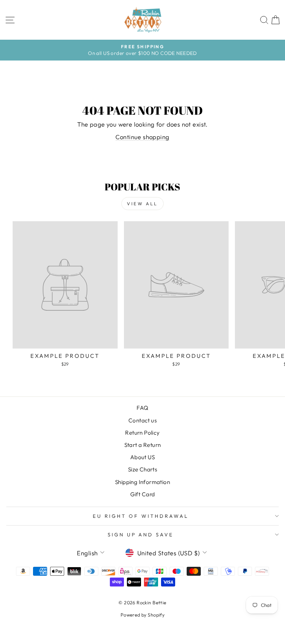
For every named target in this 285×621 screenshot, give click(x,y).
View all (142, 203)
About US (142, 457)
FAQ (142, 407)
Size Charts (142, 469)
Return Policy (142, 432)
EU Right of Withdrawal (140, 516)
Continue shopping (142, 137)
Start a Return (142, 444)
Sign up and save (141, 534)
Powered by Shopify (142, 615)
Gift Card (142, 494)
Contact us (142, 420)
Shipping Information (142, 482)
